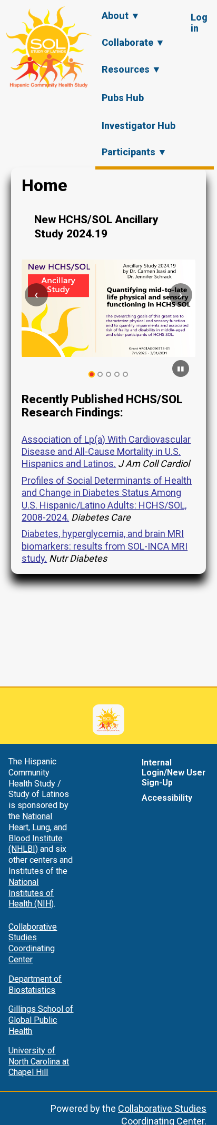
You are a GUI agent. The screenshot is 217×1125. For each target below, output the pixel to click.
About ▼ (121, 15)
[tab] (91, 374)
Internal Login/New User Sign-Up (173, 773)
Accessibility (167, 798)
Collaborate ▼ (133, 42)
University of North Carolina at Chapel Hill (38, 1062)
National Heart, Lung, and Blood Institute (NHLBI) (37, 832)
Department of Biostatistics (35, 984)
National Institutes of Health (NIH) (31, 893)
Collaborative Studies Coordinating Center (32, 943)
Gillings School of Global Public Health (40, 1020)
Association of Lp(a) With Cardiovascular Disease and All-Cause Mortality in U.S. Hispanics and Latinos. (106, 452)
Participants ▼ (134, 151)
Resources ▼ (131, 69)
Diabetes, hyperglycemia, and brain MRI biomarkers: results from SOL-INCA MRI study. (105, 546)
